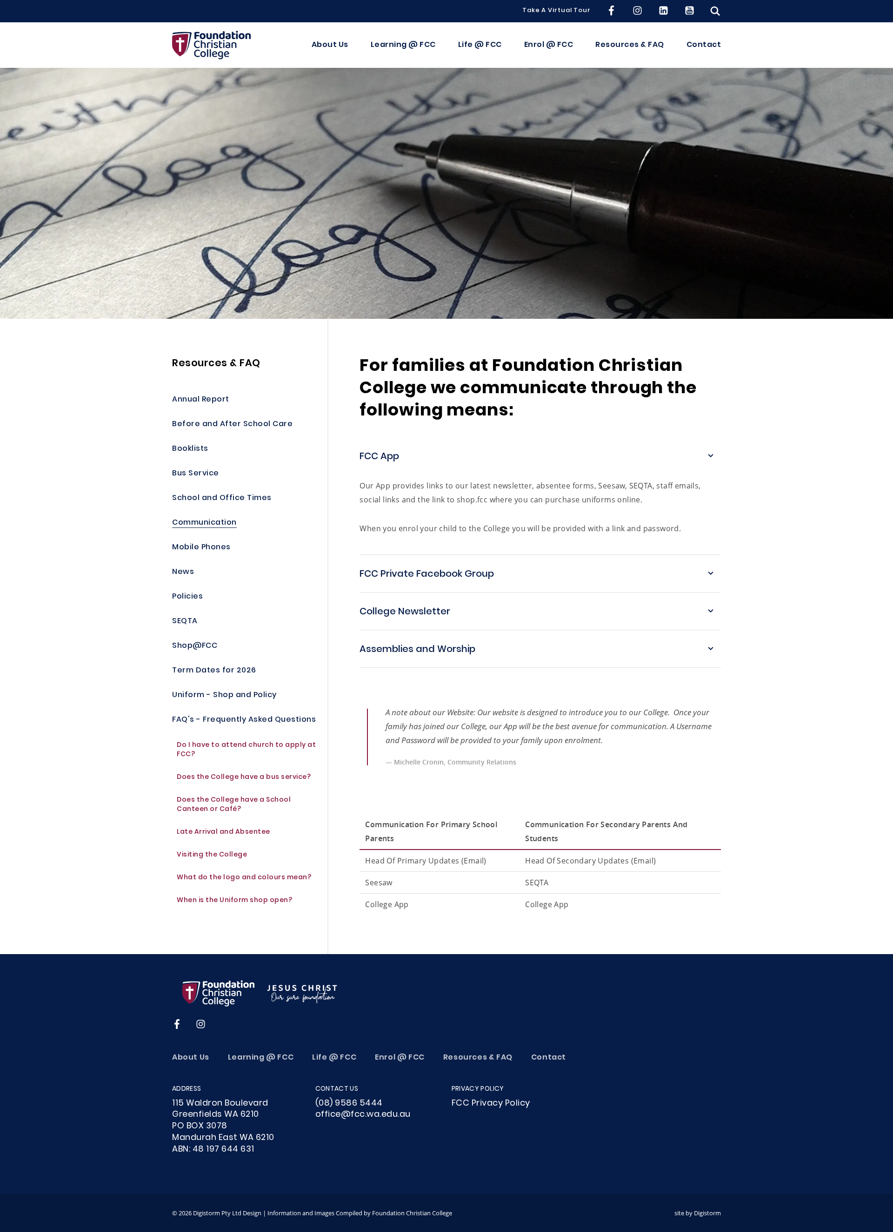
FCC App (379, 457)
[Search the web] (715, 11)
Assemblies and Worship (417, 650)
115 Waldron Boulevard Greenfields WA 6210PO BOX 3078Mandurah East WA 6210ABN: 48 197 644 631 (223, 1127)
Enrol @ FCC (548, 45)
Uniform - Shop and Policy (224, 695)
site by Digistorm (697, 1213)
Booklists (190, 449)
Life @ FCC (480, 45)
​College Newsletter (405, 612)
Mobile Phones (201, 548)
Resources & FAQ (629, 45)
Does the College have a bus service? (244, 778)
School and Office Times (222, 498)
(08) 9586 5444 (349, 1103)
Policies (187, 597)
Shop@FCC (194, 646)
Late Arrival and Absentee (223, 832)
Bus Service (195, 474)
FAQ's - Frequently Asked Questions (244, 720)
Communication (204, 523)
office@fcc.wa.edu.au (363, 1114)
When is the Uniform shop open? (235, 901)
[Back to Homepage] (211, 45)
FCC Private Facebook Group (427, 574)
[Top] (260, 993)
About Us (330, 45)
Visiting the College (212, 855)
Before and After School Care (232, 424)
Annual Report (200, 400)
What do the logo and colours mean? (244, 878)
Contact (703, 45)
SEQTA (185, 621)
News (183, 572)
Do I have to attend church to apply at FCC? (246, 750)
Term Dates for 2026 (214, 671)
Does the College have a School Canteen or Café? (234, 805)
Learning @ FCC (403, 45)
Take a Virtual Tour (556, 11)
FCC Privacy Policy (491, 1103)
